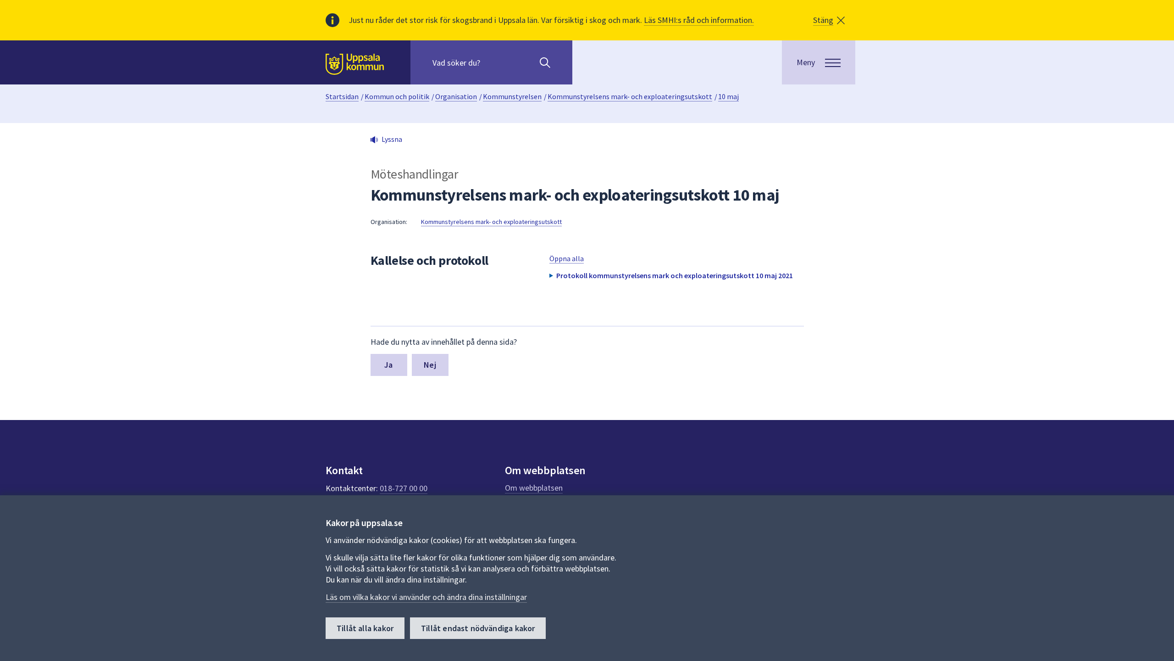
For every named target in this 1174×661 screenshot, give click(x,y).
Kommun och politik (397, 96)
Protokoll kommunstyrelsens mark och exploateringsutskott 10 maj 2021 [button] (674, 275)
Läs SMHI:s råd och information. (699, 20)
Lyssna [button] (392, 139)
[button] (829, 20)
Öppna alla (566, 258)
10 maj (728, 96)
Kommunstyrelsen (512, 96)
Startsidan (342, 96)
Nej (430, 364)
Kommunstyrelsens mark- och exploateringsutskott (630, 96)
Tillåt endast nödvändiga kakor (478, 628)
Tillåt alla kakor (365, 628)
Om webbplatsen (534, 487)
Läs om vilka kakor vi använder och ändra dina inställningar (426, 597)
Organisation (456, 96)
